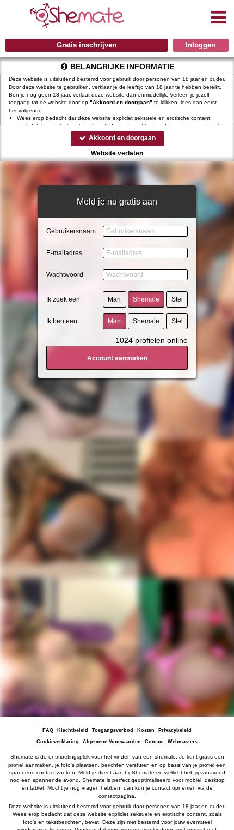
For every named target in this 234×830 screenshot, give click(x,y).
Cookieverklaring (57, 741)
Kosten (146, 730)
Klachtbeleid (72, 730)
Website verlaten (117, 153)
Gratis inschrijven (86, 45)
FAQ (47, 730)
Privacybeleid (175, 730)
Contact (154, 741)
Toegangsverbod (112, 730)
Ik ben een (61, 321)
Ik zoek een (63, 299)
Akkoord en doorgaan (121, 138)
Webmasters (183, 741)
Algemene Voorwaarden (112, 741)
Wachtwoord (64, 275)
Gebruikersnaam (71, 231)
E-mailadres (64, 253)
